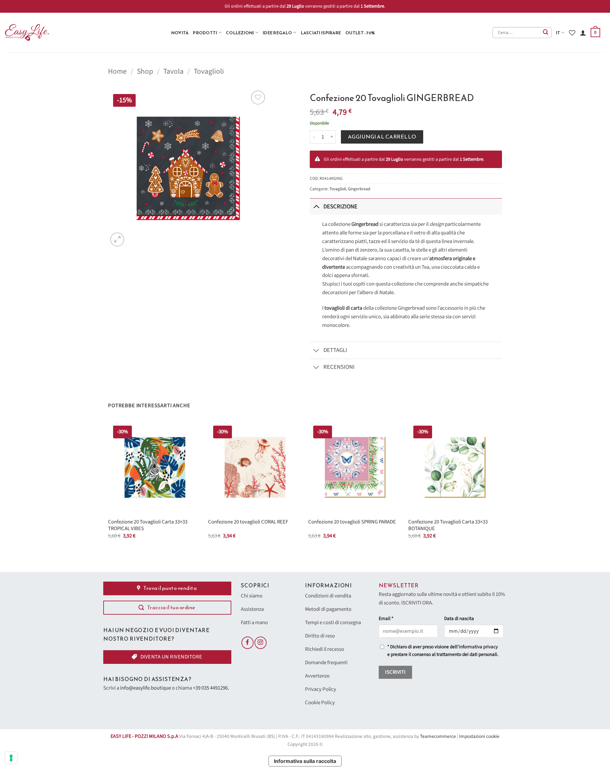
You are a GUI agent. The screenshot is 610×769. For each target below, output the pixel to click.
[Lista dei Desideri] (572, 33)
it (558, 33)
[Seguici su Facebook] (247, 643)
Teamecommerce (438, 736)
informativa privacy (478, 647)
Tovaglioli (209, 71)
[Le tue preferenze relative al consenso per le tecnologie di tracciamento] (11, 758)
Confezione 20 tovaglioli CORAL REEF (248, 522)
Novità (180, 33)
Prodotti (205, 33)
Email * (386, 618)
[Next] (501, 485)
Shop (145, 71)
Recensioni (339, 367)
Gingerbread (359, 189)
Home (117, 71)
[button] (595, 33)
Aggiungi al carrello (382, 137)
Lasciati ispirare (321, 33)
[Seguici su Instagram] (260, 643)
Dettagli (335, 350)
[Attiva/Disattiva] (316, 206)
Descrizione (340, 206)
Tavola (173, 71)
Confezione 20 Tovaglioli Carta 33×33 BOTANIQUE (448, 525)
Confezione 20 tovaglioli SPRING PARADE (352, 522)
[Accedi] (583, 33)
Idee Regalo (277, 33)
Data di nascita (459, 618)
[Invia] (546, 32)
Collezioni (240, 33)
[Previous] (108, 485)
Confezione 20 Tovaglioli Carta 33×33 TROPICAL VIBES (147, 525)
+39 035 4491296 (210, 688)
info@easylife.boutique (145, 688)
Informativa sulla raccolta (305, 761)
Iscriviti (395, 672)
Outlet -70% (360, 33)
